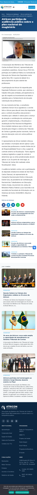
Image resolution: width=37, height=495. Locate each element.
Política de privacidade (22, 492)
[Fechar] (34, 489)
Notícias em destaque (12, 14)
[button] (26, 7)
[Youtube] (12, 421)
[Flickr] (16, 421)
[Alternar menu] (13, 7)
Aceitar (11, 492)
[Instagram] (3, 421)
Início (3, 14)
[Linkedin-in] (7, 421)
